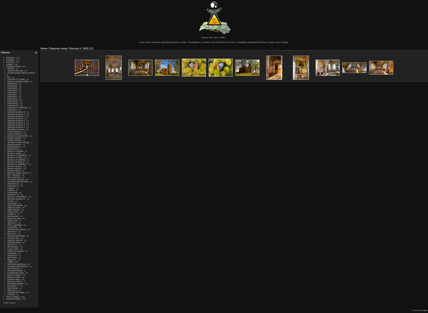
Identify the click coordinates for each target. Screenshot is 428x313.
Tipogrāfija (12, 227)
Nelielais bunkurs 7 (16, 114)
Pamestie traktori (15, 271)
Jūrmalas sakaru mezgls (18, 142)
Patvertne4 (12, 88)
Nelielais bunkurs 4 (16, 127)
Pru (9, 77)
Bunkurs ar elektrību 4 (17, 155)
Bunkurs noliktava (15, 151)
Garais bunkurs (14, 144)
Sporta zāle (12, 221)
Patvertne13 (12, 149)
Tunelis (10, 201)
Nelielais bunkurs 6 (16, 116)
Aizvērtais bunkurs (15, 179)
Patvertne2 (12, 84)
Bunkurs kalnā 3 (14, 168)
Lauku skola (12, 249)
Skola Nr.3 (12, 255)
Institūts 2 (11, 214)
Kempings (12, 253)
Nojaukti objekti (13, 299)
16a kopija (12, 203)
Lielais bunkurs (14, 131)
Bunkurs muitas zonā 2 (17, 173)
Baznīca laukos (14, 275)
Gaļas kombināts (15, 205)
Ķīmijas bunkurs (14, 138)
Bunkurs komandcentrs (17, 136)
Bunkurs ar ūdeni (15, 157)
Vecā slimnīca (13, 268)
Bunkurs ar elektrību (16, 160)
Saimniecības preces (16, 229)
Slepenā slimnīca (15, 71)
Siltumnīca (12, 257)
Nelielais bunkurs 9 (16, 199)
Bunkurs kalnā (13, 171)
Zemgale (10, 60)
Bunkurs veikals (14, 153)
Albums (5, 52)
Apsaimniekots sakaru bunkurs (21, 73)
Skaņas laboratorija (16, 236)
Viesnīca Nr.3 (13, 238)
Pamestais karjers (15, 284)
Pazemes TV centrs (16, 79)
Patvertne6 (12, 92)
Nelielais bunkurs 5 (16, 121)
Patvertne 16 (13, 194)
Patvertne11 (12, 103)
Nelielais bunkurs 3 (16, 125)
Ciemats (11, 294)
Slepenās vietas (13, 66)
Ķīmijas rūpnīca (14, 140)
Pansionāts (12, 192)
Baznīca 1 (11, 234)
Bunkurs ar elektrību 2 (17, 164)
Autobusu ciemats (15, 251)
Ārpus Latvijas (12, 297)
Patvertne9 (12, 90)
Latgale (9, 64)
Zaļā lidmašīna (14, 242)
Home (43, 48)
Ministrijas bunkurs (15, 129)
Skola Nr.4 (12, 290)
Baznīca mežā (13, 277)
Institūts (10, 190)
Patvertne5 (12, 97)
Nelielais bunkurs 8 (16, 112)
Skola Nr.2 (12, 231)
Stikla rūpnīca (13, 210)
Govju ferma (12, 212)
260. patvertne (13, 177)
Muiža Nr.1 (12, 244)
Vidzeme (10, 58)
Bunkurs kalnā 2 (14, 166)
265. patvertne (13, 175)
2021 (11, 262)
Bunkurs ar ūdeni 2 (16, 162)
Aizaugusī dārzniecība (17, 266)
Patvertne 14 (13, 184)
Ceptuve (11, 188)
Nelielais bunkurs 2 (16, 123)
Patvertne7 (12, 94)
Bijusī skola (12, 288)
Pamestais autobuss (16, 264)
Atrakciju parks (14, 207)
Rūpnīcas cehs (14, 218)
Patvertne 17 (13, 286)
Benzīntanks (13, 247)
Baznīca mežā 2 (14, 281)
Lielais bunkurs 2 (15, 134)
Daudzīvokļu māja (15, 273)
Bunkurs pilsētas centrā (18, 81)
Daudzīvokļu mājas (16, 292)
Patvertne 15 (13, 186)
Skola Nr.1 (12, 223)
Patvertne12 (12, 101)
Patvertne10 (12, 105)
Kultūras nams (13, 279)
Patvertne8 (12, 99)
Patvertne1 (12, 110)
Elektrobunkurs (14, 147)
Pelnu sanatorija (14, 225)
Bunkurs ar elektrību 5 (17, 197)
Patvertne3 (12, 86)
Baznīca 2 (11, 260)
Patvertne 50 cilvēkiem (17, 108)
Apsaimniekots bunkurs (18, 181)
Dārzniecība (12, 216)
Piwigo (424, 310)
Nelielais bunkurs (15, 118)
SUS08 (10, 68)
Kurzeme (10, 62)
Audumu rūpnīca (14, 240)
